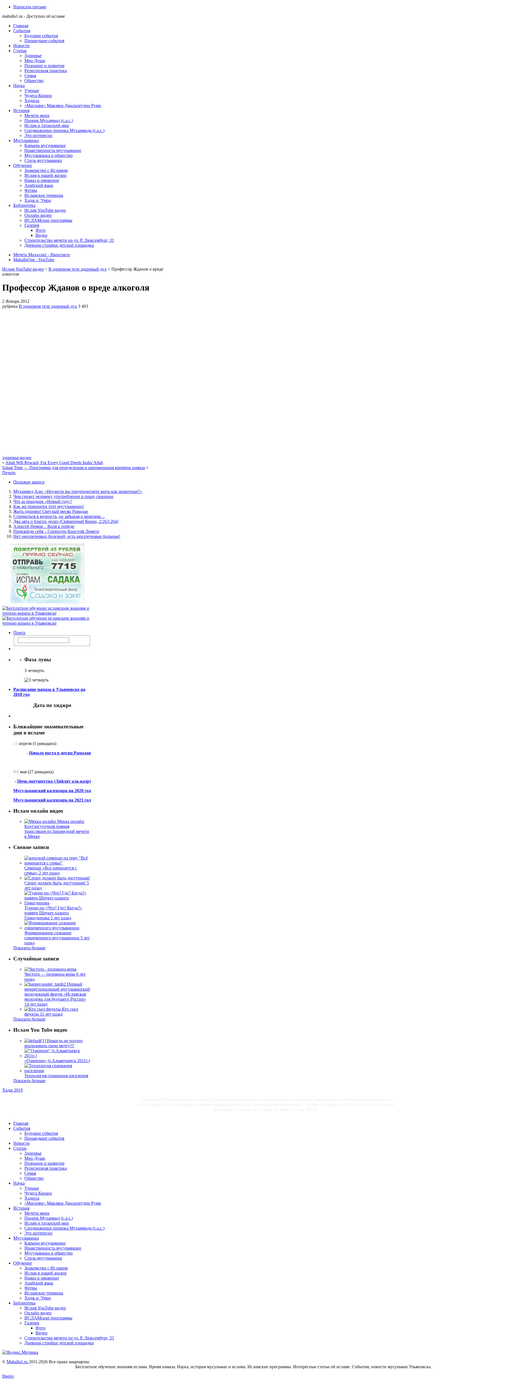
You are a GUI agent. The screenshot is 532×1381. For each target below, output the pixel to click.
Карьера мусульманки (45, 145)
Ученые (31, 90)
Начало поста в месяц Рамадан (60, 753)
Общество (34, 80)
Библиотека (24, 205)
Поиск (19, 632)
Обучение (22, 165)
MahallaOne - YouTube (33, 259)
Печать (9, 472)
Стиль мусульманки (43, 160)
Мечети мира (36, 115)
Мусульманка (26, 140)
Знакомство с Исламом (46, 170)
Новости (21, 45)
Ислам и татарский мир (46, 125)
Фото (40, 230)
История (21, 110)
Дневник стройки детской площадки (59, 245)
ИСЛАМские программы (48, 220)
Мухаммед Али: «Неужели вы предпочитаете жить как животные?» (77, 491)
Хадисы (31, 100)
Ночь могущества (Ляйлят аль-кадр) (54, 781)
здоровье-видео (16, 457)
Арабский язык (38, 185)
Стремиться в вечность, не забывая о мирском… (59, 516)
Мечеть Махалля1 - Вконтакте (41, 254)
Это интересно (38, 135)
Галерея (31, 225)
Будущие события (41, 35)
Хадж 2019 (12, 1090)
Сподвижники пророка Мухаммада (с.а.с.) (64, 130)
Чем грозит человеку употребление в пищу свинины (63, 496)
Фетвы (30, 190)
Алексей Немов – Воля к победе (43, 526)
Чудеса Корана (38, 95)
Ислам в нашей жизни (45, 175)
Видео (41, 235)
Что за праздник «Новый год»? (42, 501)
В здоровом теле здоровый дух (77, 269)
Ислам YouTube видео (45, 210)
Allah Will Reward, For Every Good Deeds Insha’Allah (54, 462)
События (21, 30)
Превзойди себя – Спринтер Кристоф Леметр (56, 531)
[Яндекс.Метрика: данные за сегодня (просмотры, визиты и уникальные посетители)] (20, 1352)
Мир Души (34, 60)
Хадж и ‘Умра (37, 200)
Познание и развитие (44, 65)
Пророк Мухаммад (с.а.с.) (48, 120)
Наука (19, 85)
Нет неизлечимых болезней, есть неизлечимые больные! (66, 536)
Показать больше (29, 947)
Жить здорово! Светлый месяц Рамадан (50, 511)
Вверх (8, 1376)
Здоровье (33, 55)
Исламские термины (43, 195)
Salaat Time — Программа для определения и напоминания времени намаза (73, 467)
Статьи (20, 50)
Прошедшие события (44, 40)
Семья (30, 75)
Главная (20, 25)
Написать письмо (29, 6)
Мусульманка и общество (48, 155)
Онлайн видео (38, 215)
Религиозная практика (45, 70)
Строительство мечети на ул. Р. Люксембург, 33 (69, 240)
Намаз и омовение (41, 180)
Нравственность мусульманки (52, 150)
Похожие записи (29, 482)
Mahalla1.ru (18, 1361)
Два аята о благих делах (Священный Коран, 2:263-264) (65, 521)
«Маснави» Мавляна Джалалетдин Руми (62, 105)
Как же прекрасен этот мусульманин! (48, 506)
